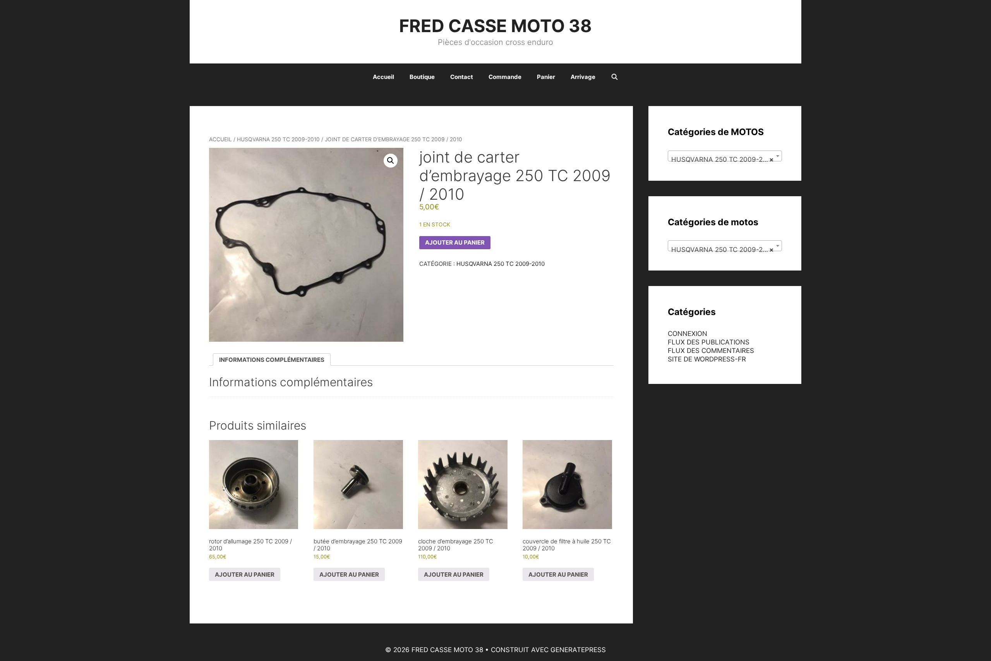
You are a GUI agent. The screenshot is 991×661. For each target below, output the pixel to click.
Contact (461, 76)
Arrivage (583, 76)
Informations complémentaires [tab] (271, 359)
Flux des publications (708, 342)
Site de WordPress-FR (707, 359)
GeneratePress (578, 650)
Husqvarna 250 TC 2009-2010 (278, 139)
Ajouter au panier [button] (244, 574)
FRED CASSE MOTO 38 (495, 25)
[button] (391, 161)
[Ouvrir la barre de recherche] (614, 77)
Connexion (687, 333)
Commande (505, 76)
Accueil (383, 76)
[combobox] (725, 156)
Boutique (422, 76)
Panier (546, 76)
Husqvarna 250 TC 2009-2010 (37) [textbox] (726, 159)
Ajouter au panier (455, 242)
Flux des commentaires (711, 350)
